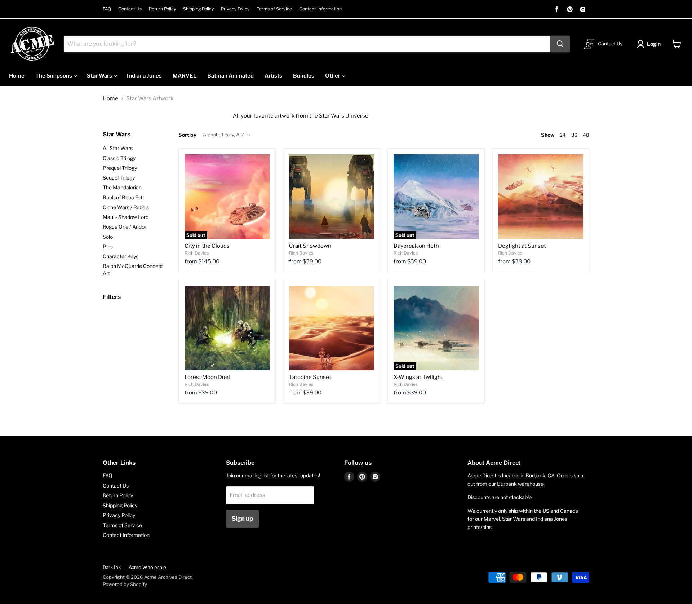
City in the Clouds (207, 246)
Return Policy (162, 9)
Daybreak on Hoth (416, 246)
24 (563, 135)
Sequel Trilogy (119, 178)
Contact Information (320, 9)
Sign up (242, 518)
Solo (108, 237)
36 (574, 135)
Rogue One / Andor (124, 227)
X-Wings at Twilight (418, 377)
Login (654, 44)
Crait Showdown (310, 246)
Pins (108, 246)
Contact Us (130, 9)
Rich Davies (197, 253)
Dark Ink (112, 567)
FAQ (107, 9)
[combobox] (307, 44)
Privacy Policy (235, 9)
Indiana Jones (144, 75)
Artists (273, 75)
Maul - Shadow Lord (125, 217)
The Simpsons (54, 75)
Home (17, 75)
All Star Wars (118, 148)
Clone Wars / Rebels (126, 207)
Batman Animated (230, 75)
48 (586, 135)
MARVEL (184, 75)
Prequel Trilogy (120, 168)
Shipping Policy (198, 9)
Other (333, 75)
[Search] (560, 44)
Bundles (303, 75)
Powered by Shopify (125, 584)
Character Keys (120, 256)
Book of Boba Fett (123, 197)
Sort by (187, 135)
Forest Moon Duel (207, 377)
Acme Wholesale (147, 567)
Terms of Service (274, 9)
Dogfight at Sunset (522, 246)
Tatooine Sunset (310, 377)
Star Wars (100, 75)
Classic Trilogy (119, 158)
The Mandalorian (122, 187)
